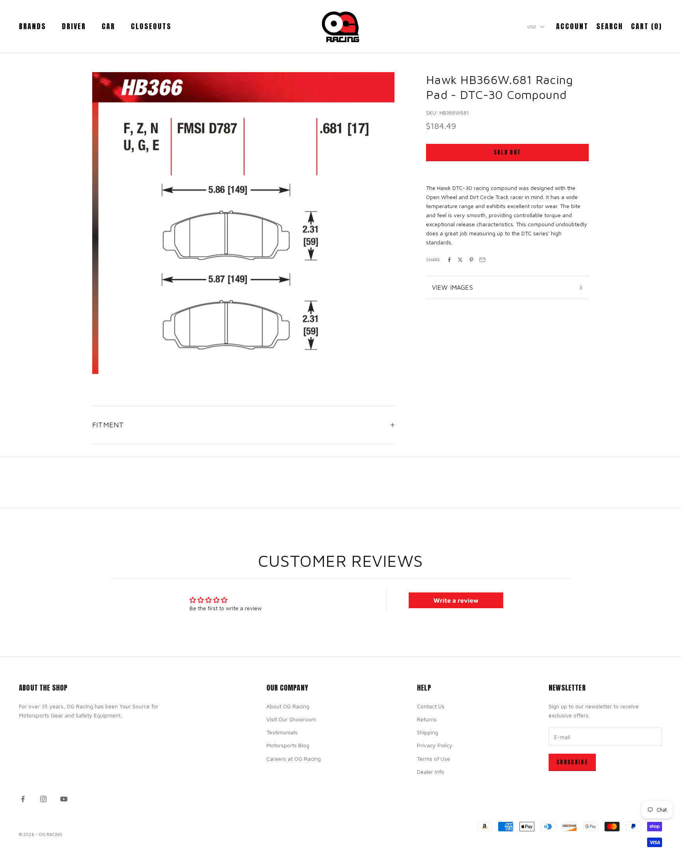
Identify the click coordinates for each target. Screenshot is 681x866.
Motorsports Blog (287, 745)
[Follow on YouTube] (64, 799)
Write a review (456, 600)
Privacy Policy (434, 745)
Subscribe (572, 762)
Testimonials (282, 732)
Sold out (507, 152)
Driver (74, 26)
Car (108, 26)
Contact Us (431, 706)
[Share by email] (482, 260)
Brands (32, 26)
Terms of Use (433, 758)
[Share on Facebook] (449, 260)
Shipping (427, 732)
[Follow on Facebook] (23, 799)
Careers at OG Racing (293, 758)
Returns (427, 719)
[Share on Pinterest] (471, 260)
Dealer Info (430, 771)
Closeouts (151, 26)
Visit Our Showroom (291, 719)
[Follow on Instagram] (43, 799)
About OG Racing (287, 706)
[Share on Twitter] (460, 260)
